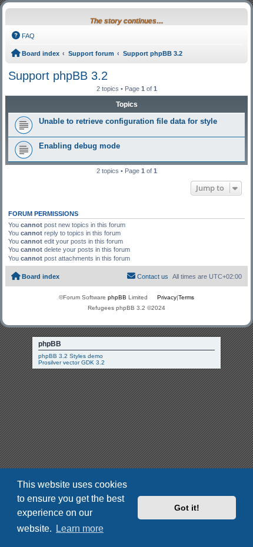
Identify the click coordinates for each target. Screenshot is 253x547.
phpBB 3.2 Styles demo (70, 356)
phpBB (117, 297)
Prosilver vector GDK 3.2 (71, 362)
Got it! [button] (186, 507)
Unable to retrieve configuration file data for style (128, 121)
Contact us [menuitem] (152, 276)
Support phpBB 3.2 (58, 75)
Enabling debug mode (79, 145)
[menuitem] (23, 36)
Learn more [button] (80, 529)
